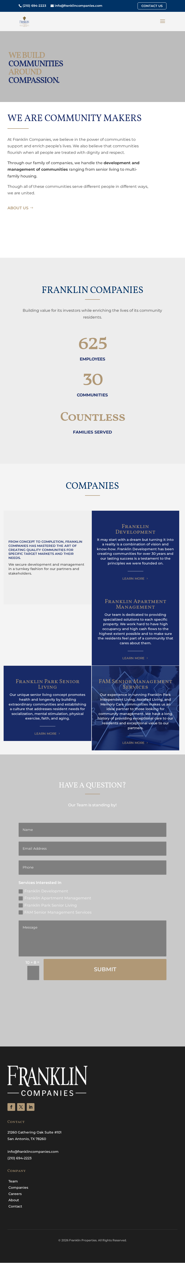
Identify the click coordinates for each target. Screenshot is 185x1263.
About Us (17, 208)
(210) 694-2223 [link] (19, 1158)
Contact (15, 1206)
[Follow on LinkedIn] (30, 1107)
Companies (18, 1187)
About (13, 1200)
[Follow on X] (21, 1107)
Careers (15, 1194)
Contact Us (152, 6)
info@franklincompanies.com (78, 5)
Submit (105, 969)
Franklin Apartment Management (57, 898)
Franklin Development (46, 891)
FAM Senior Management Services (58, 912)
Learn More (133, 578)
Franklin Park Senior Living (50, 905)
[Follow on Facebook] (11, 1107)
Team (13, 1181)
